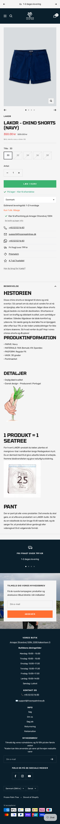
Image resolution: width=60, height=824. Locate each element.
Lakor (7, 116)
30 (8, 155)
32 (18, 155)
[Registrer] (52, 759)
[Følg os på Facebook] (15, 776)
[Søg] (11, 16)
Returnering (30, 726)
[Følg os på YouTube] (29, 776)
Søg (30, 712)
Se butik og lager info (14, 221)
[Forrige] (5, 110)
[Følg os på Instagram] (22, 776)
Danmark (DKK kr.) (13, 788)
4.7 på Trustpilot (16, 260)
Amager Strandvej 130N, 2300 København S (30, 642)
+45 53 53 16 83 (16, 227)
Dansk (30, 788)
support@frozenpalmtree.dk (22, 234)
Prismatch (14, 254)
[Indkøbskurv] (54, 16)
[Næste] (55, 110)
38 (47, 155)
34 (27, 155)
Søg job (30, 721)
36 (37, 155)
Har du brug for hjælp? (14, 268)
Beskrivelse (11, 286)
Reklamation (30, 731)
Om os (30, 717)
